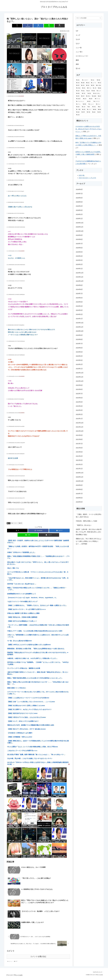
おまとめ (81, 175)
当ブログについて (97, 972)
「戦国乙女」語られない (83, 525)
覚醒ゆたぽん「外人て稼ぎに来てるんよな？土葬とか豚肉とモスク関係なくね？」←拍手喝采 (88, 541)
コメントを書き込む (38, 956)
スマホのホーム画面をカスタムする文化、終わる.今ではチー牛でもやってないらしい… (89, 129)
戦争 (21, 523)
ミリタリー (15, 523)
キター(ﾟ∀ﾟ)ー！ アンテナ (87, 178)
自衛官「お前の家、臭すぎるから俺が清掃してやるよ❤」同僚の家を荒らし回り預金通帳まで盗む (88, 532)
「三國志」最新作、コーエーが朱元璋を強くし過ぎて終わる (88, 516)
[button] (60, 25)
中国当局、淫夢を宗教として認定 (86, 521)
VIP (9, 523)
